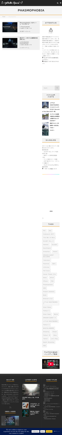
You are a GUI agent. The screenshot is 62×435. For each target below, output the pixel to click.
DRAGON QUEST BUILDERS (48, 256)
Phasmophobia (25, 26)
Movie (56, 314)
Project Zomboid (48, 291)
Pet (44, 230)
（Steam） (50, 418)
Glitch (52, 277)
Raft (53, 263)
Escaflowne (47, 248)
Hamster (46, 244)
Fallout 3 (46, 324)
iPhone (45, 281)
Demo (45, 277)
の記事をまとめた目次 (51, 395)
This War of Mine (49, 237)
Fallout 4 (46, 310)
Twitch (45, 338)
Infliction (46, 267)
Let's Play (54, 338)
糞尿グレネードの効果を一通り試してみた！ (54, 125)
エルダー (52, 130)
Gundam (54, 244)
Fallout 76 (46, 335)
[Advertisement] (51, 75)
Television (46, 260)
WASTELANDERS (48, 328)
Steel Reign (47, 307)
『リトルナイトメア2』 (48, 409)
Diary (55, 335)
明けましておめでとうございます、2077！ (34, 413)
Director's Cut (48, 298)
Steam (55, 331)
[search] (57, 88)
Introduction (25, 41)
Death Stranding (48, 342)
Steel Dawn (47, 314)
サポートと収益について (51, 168)
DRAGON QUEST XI (49, 317)
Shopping (46, 331)
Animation (46, 251)
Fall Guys (46, 270)
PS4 (44, 345)
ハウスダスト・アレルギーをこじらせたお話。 (34, 405)
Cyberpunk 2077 (48, 234)
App (50, 230)
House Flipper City (49, 274)
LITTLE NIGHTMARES (50, 321)
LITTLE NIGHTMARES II (50, 303)
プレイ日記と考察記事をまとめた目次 (51, 388)
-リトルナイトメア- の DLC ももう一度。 (50, 107)
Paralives (46, 263)
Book (44, 295)
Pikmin (55, 251)
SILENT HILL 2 (48, 241)
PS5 (52, 281)
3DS (44, 288)
